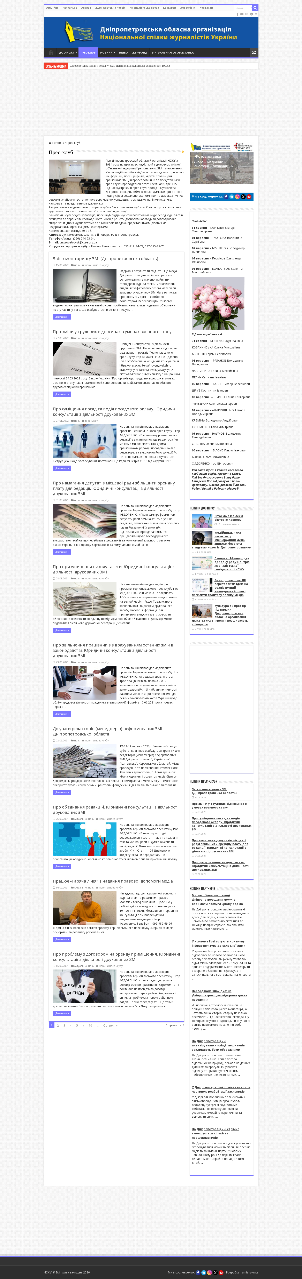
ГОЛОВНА (51, 52)
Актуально (70, 7)
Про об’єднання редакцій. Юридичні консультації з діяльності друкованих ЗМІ (115, 809)
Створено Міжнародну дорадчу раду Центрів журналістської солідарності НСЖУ (232, 563)
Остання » (110, 1025)
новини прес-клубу (97, 265)
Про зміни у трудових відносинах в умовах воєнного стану (112, 331)
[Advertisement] (151, 103)
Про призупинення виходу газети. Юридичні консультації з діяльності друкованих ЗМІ (113, 569)
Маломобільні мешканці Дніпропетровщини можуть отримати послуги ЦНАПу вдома (217, 899)
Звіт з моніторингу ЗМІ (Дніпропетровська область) (105, 258)
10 (90, 1025)
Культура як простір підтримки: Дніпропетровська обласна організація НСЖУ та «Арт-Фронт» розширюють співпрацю (220, 615)
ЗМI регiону (188, 7)
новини (79, 265)
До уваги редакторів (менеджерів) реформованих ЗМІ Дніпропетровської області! (107, 731)
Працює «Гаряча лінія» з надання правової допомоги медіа (113, 881)
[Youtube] (242, 14)
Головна (57, 143)
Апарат (86, 7)
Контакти (206, 7)
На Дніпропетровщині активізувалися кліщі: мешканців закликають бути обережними (218, 1045)
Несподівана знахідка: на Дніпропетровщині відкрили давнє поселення (219, 995)
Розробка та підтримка (242, 1272)
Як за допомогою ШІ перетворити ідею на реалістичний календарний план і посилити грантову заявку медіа (138, 65)
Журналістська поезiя (110, 7)
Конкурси (169, 7)
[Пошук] (255, 8)
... (227, 929)
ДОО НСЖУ (66, 52)
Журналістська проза (144, 7)
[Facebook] (237, 14)
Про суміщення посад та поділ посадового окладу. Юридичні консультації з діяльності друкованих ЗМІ (114, 411)
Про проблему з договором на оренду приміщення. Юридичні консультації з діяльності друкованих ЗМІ (116, 956)
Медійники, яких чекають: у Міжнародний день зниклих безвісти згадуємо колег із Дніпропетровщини (221, 540)
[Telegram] (252, 14)
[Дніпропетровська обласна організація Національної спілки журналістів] (151, 29)
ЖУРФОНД (139, 52)
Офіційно (52, 7)
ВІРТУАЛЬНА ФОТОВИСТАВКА (173, 52)
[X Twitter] (256, 14)
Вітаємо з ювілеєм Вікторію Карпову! (228, 518)
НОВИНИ (106, 52)
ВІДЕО (123, 52)
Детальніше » (62, 316)
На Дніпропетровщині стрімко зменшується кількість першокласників (215, 1133)
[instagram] (246, 14)
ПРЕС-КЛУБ (88, 52)
